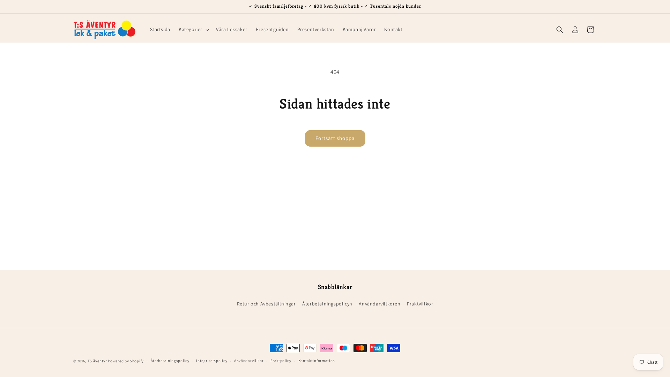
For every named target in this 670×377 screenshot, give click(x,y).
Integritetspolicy (211, 360)
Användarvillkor (249, 360)
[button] (193, 29)
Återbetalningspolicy (170, 360)
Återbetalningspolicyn (327, 304)
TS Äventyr (97, 360)
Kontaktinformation (316, 360)
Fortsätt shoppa (335, 138)
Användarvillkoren (379, 304)
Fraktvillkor (420, 304)
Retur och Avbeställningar (266, 304)
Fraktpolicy (280, 360)
